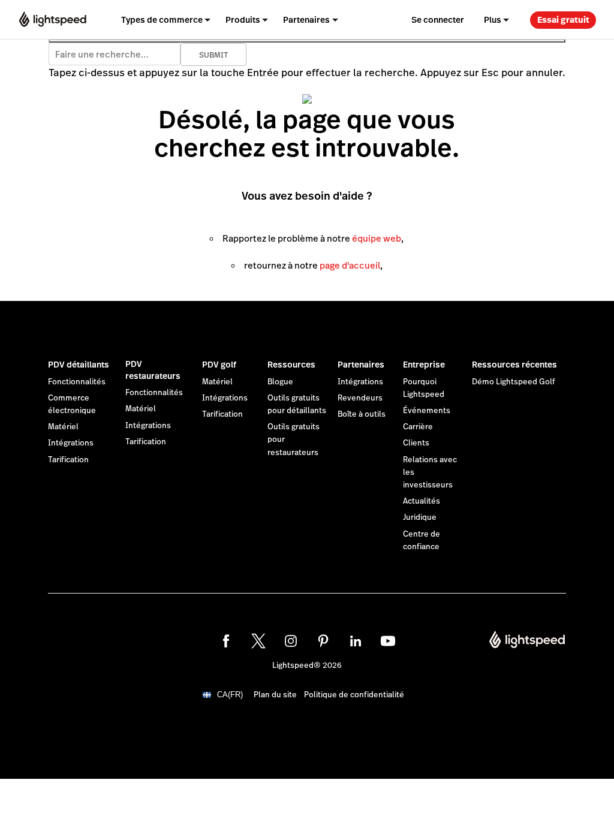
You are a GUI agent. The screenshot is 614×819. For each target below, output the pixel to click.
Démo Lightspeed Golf (513, 382)
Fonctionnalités (77, 382)
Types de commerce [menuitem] (162, 20)
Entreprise (424, 365)
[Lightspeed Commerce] (53, 19)
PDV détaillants (78, 365)
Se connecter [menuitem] (437, 20)
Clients (416, 443)
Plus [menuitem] (492, 20)
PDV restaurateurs (152, 370)
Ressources (291, 365)
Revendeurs (360, 398)
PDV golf (219, 365)
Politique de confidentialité (354, 694)
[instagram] (291, 641)
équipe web (376, 238)
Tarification (68, 459)
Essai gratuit (563, 20)
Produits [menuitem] (242, 20)
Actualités (421, 501)
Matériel (63, 426)
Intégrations (71, 443)
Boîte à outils (362, 414)
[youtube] (388, 641)
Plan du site (275, 694)
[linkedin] (355, 641)
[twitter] (258, 641)
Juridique (420, 517)
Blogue (280, 382)
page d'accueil (350, 265)
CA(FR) (230, 694)
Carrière (418, 426)
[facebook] (226, 641)
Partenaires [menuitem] (306, 20)
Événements (426, 410)
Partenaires (361, 365)
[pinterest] (323, 641)
